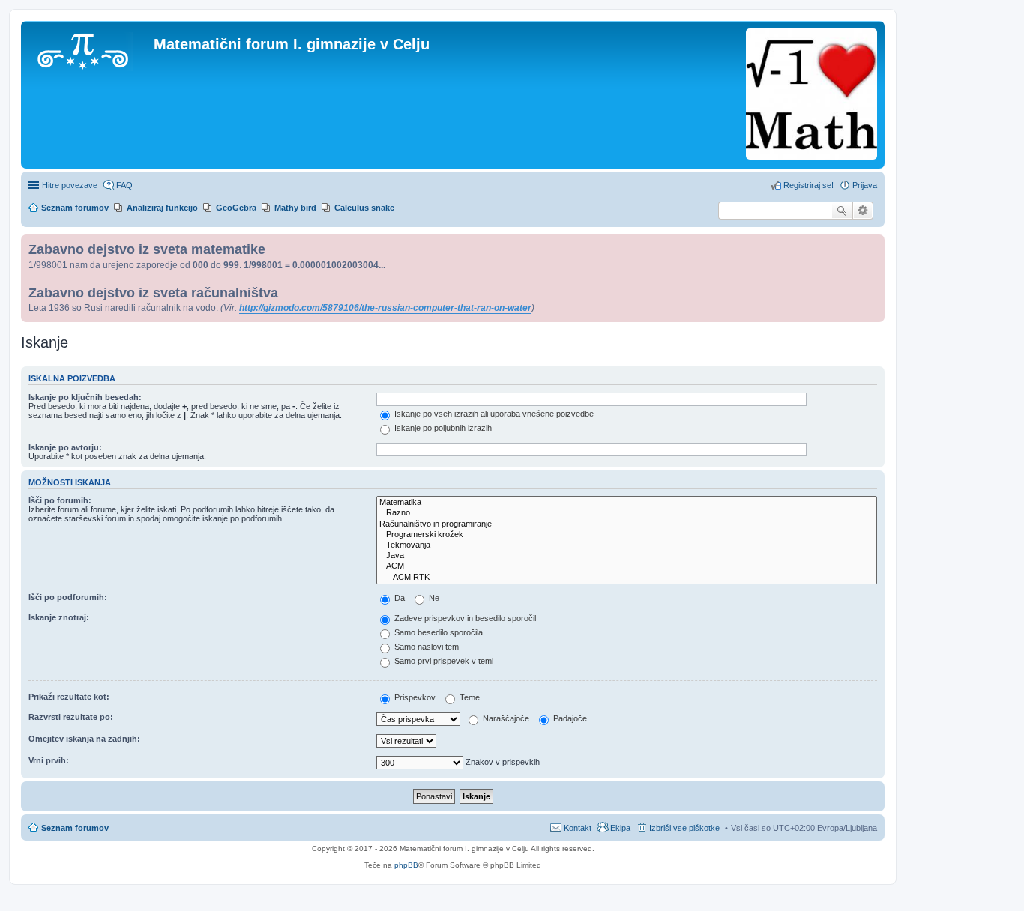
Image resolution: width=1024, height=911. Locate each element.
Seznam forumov (75, 827)
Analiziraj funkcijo (162, 207)
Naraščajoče (505, 718)
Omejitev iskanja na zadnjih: (84, 738)
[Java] (627, 556)
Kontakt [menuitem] (577, 827)
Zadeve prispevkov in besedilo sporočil (464, 618)
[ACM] (627, 566)
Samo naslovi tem (425, 646)
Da (398, 597)
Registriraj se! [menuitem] (808, 185)
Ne (433, 597)
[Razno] (627, 513)
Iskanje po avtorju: (65, 447)
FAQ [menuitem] (124, 185)
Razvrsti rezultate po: (70, 716)
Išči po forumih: (59, 500)
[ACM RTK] (627, 577)
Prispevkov (414, 697)
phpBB (406, 865)
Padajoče (569, 718)
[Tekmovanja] (627, 545)
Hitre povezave (69, 185)
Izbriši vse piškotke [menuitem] (684, 827)
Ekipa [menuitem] (620, 827)
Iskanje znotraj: (58, 617)
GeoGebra (236, 207)
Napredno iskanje (863, 211)
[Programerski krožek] (627, 535)
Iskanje (842, 211)
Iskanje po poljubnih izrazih (442, 427)
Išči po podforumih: (67, 597)
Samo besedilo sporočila (437, 632)
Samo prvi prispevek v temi (442, 660)
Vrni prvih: (48, 760)
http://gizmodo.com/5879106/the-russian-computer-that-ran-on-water (385, 308)
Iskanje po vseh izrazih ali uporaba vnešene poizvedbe (493, 413)
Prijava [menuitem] (864, 185)
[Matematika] (627, 502)
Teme (468, 697)
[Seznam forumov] (89, 49)
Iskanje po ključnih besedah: (85, 397)
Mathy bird (295, 207)
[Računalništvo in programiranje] (627, 524)
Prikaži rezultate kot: (68, 696)
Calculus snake (364, 207)
